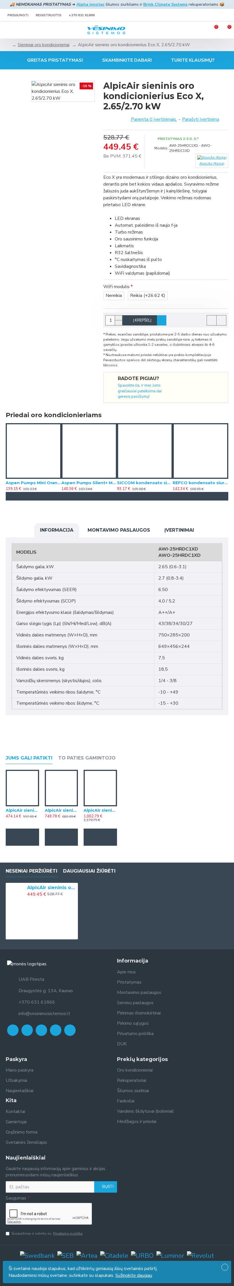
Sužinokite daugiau (133, 1275)
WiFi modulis (116, 287)
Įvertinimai (179, 530)
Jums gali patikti (29, 758)
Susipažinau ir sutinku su (46, 1233)
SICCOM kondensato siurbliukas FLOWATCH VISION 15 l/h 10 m (145, 482)
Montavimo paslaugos (119, 530)
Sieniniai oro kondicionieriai (43, 45)
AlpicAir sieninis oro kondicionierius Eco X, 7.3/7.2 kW (100, 810)
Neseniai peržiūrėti (31, 871)
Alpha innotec (90, 4)
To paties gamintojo (87, 758)
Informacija (56, 530)
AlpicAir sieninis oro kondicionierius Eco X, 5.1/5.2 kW (61, 810)
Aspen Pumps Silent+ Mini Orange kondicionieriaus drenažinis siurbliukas (89, 482)
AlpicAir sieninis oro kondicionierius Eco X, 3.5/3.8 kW (22, 810)
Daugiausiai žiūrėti (89, 871)
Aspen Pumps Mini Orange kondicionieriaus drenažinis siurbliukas (33, 482)
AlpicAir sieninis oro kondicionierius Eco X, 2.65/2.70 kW (51, 887)
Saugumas (16, 1198)
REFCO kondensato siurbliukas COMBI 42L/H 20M (200, 482)
